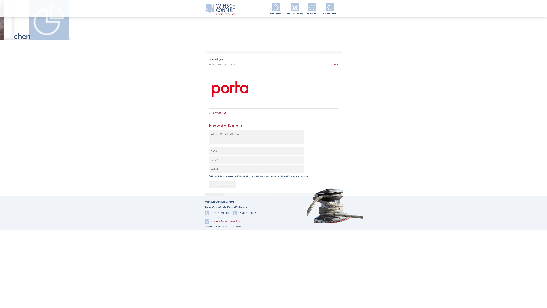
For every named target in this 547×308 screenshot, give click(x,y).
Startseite (208, 226)
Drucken (217, 226)
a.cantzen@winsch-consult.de (226, 221)
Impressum (237, 226)
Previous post (219, 112)
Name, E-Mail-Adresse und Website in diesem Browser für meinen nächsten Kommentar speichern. (260, 176)
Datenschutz (226, 226)
